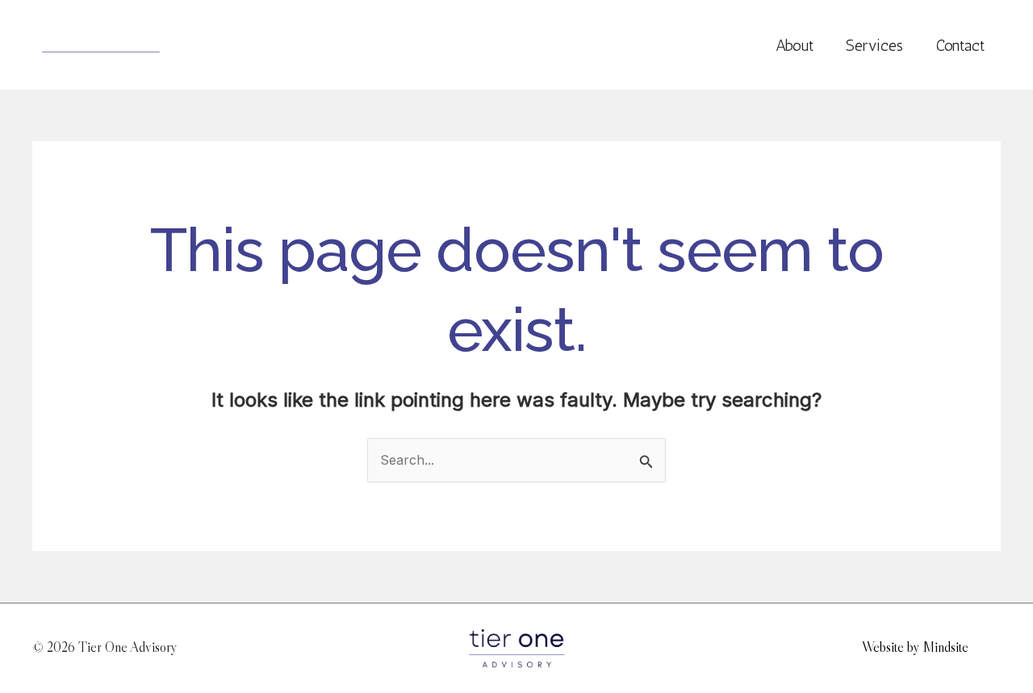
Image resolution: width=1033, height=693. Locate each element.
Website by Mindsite (915, 647)
